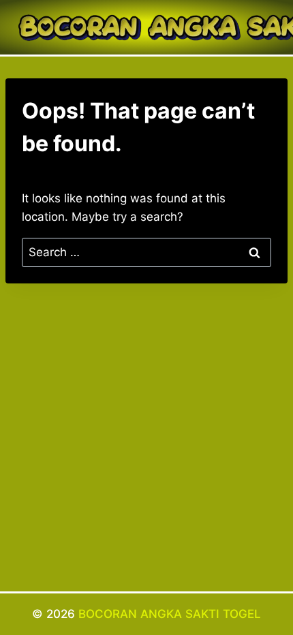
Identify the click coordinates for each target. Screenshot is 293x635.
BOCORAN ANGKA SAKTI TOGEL (169, 614)
